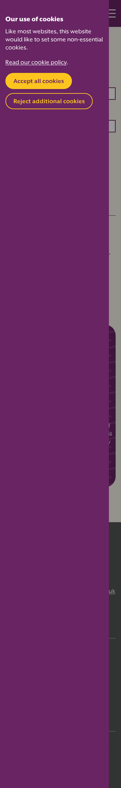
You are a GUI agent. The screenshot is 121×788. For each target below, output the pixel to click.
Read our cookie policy (36, 62)
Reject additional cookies (49, 101)
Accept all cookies (38, 81)
